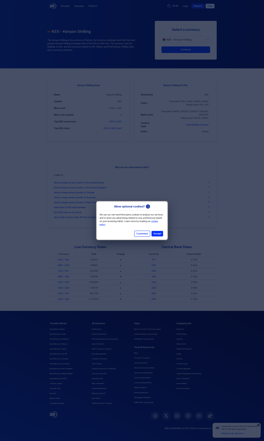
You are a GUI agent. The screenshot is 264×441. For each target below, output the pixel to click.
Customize (142, 233)
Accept (157, 233)
